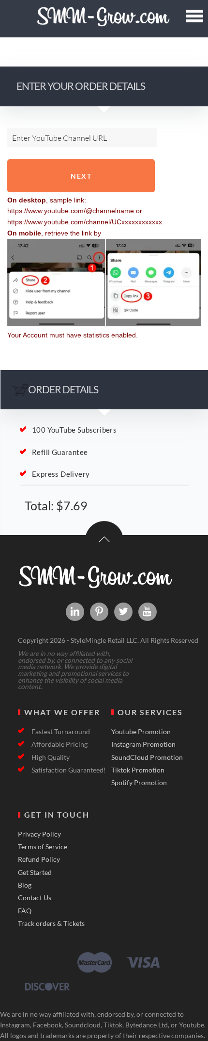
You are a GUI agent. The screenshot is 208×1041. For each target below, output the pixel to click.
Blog (24, 885)
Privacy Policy (39, 834)
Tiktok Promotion (137, 770)
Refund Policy (39, 859)
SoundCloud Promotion (147, 757)
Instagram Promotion (143, 744)
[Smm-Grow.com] (103, 23)
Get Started (35, 872)
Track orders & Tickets (51, 923)
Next (81, 176)
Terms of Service (42, 847)
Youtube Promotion (141, 732)
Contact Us (34, 898)
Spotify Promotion (139, 783)
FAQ (24, 911)
